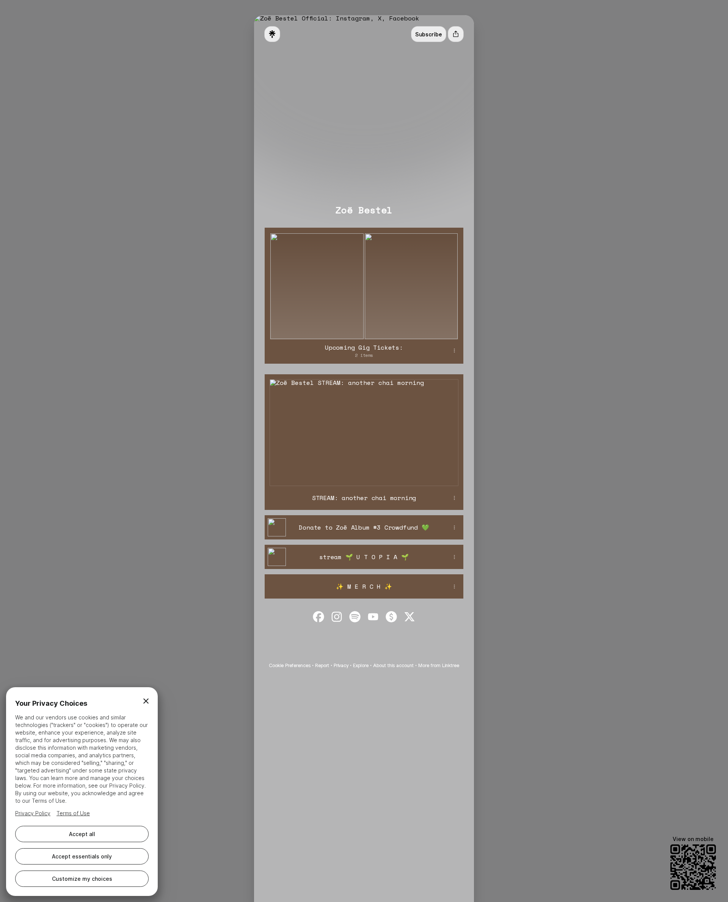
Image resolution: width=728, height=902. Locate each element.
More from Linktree (438, 665)
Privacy (341, 665)
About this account (393, 665)
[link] (318, 617)
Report (322, 665)
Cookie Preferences (290, 665)
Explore (361, 665)
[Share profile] (455, 34)
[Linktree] (272, 34)
